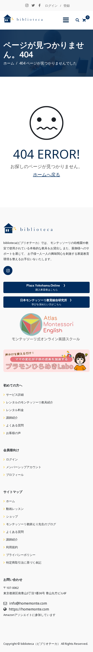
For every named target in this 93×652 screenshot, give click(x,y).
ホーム (10, 501)
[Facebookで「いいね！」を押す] (39, 5)
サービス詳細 (15, 394)
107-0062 (12, 588)
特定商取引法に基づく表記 (23, 562)
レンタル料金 (15, 410)
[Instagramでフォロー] (26, 5)
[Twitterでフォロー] (33, 5)
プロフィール (15, 474)
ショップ (12, 516)
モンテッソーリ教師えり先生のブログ (31, 524)
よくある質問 (15, 425)
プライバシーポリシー (20, 555)
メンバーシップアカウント (23, 467)
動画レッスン (15, 509)
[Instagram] (7, 270)
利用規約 (12, 547)
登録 (66, 5)
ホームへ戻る (46, 174)
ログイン (51, 5)
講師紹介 (12, 417)
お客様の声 (13, 433)
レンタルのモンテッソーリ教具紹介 (29, 402)
